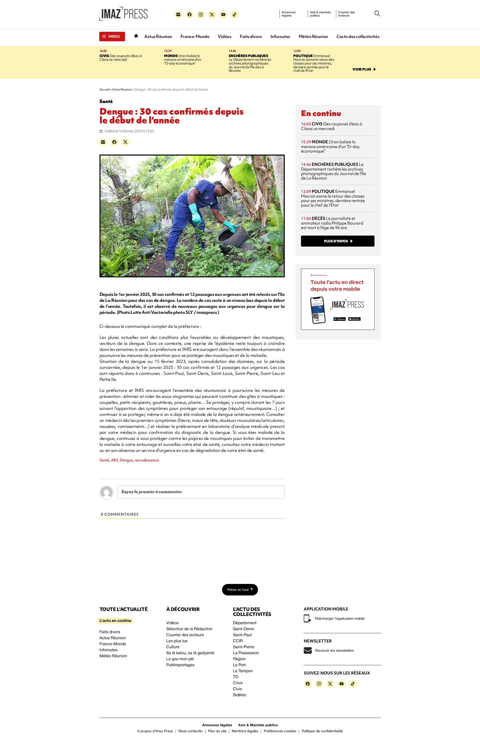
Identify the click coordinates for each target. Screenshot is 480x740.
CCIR (238, 641)
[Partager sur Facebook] (114, 142)
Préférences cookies (280, 731)
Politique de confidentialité (322, 731)
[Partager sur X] (126, 142)
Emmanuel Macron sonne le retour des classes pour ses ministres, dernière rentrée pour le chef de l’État (313, 63)
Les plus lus (177, 641)
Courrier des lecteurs (346, 14)
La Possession (246, 653)
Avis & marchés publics (320, 14)
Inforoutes (280, 36)
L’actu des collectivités (357, 36)
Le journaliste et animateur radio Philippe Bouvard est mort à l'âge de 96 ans (332, 223)
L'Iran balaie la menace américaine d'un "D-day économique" (182, 60)
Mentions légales (245, 731)
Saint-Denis (243, 629)
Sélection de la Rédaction (189, 629)
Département (244, 623)
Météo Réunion (313, 36)
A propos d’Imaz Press (155, 731)
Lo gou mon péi (180, 659)
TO (235, 677)
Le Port (239, 665)
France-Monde (194, 36)
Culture (173, 647)
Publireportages (180, 665)
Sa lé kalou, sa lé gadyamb (190, 653)
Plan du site (217, 731)
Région (239, 659)
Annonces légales (289, 14)
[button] (112, 36)
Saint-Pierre (243, 647)
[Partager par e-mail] (103, 142)
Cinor (238, 683)
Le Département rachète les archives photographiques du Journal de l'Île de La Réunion (250, 63)
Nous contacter (190, 731)
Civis (237, 689)
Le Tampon (243, 671)
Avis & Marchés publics (258, 725)
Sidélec (239, 695)
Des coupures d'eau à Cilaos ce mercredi (121, 58)
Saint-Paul (242, 635)
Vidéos (224, 36)
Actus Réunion (158, 36)
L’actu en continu (115, 621)
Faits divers (251, 36)
